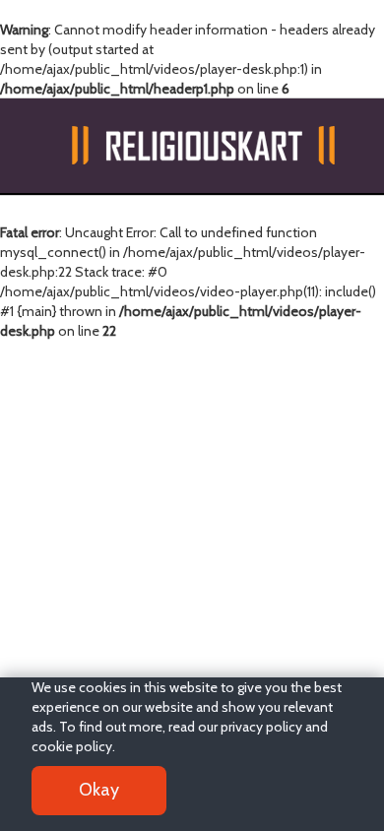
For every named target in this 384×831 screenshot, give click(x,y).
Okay (99, 789)
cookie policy (72, 746)
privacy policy (261, 726)
